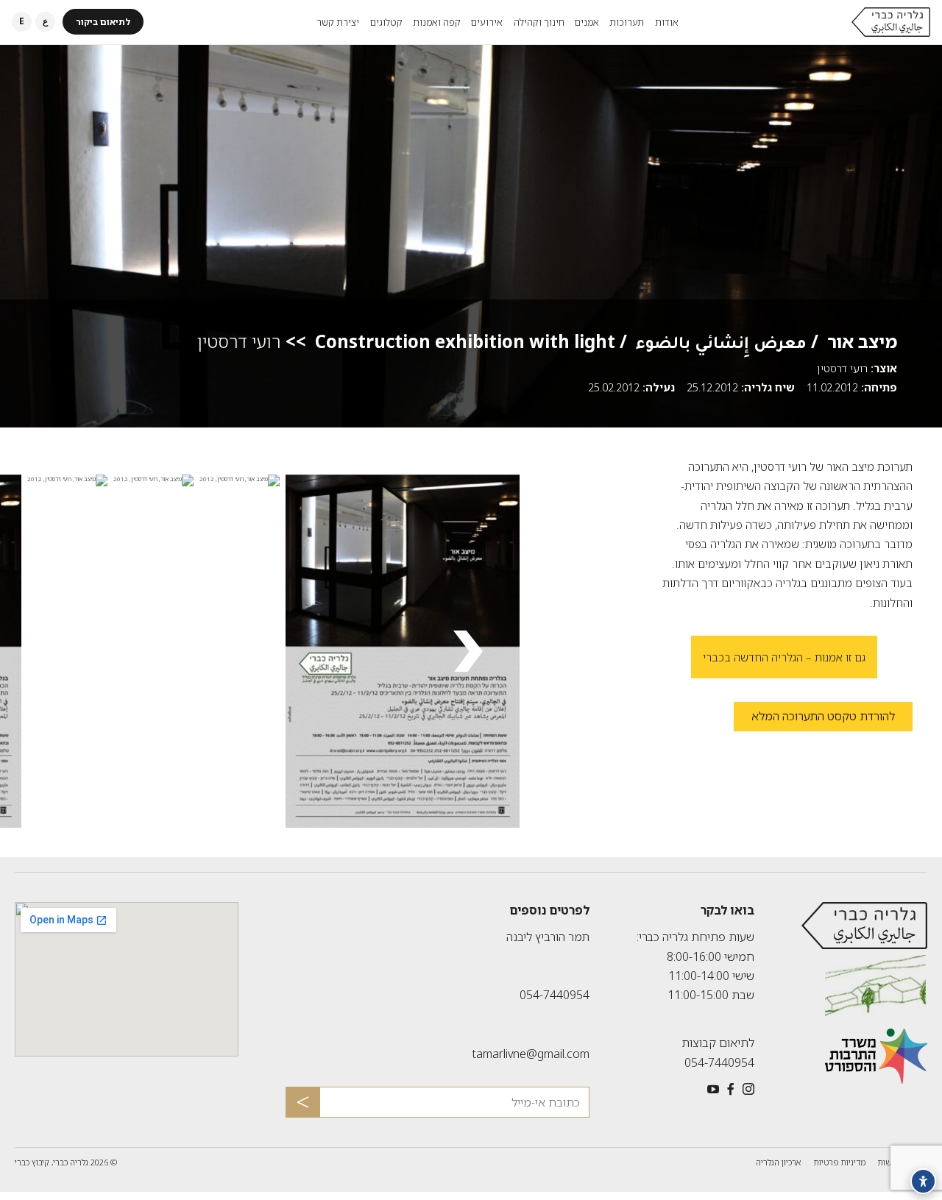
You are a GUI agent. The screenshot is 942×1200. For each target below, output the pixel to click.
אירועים (487, 22)
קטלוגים (386, 22)
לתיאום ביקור (103, 21)
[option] (394, 651)
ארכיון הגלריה (778, 1162)
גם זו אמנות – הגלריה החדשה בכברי (784, 657)
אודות (667, 22)
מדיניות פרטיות (839, 1162)
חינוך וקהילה (539, 22)
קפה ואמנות (437, 22)
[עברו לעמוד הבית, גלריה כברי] (890, 22)
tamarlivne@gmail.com (530, 1053)
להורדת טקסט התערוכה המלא (814, 719)
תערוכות (626, 22)
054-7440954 (719, 1062)
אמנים (587, 22)
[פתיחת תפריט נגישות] (923, 1181)
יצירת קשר (337, 22)
